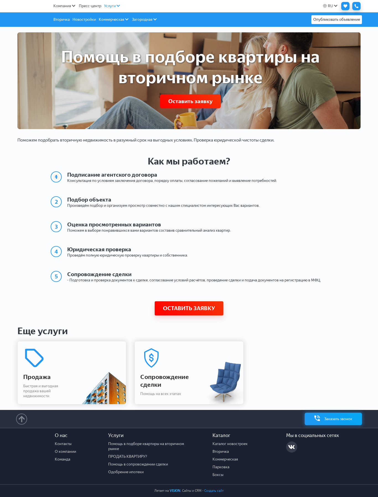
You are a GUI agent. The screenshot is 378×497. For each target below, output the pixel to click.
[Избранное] (343, 6)
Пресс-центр (90, 6)
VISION (175, 491)
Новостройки (84, 19)
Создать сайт (214, 491)
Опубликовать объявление (336, 19)
